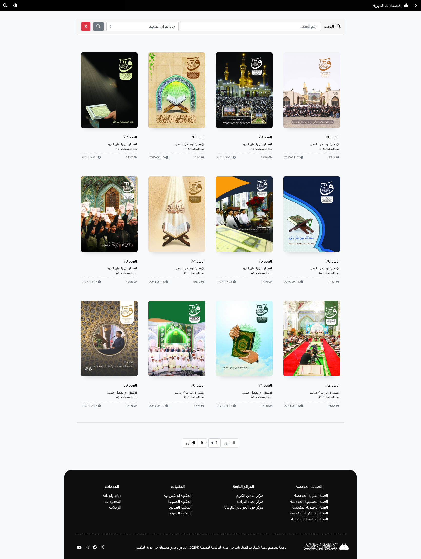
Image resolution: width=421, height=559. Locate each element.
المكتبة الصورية (179, 513)
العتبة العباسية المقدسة (309, 519)
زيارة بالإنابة (112, 496)
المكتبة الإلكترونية (177, 496)
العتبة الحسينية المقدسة (309, 501)
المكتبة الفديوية (179, 507)
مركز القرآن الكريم (249, 496)
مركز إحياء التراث (250, 501)
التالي (190, 443)
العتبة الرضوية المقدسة (310, 507)
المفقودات (113, 501)
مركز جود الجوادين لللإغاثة (243, 507)
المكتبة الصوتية (179, 501)
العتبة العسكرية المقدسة (309, 513)
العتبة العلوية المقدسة (311, 496)
